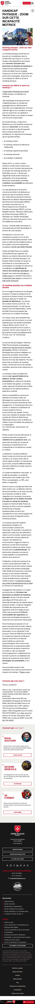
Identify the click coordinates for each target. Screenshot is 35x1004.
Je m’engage (8, 932)
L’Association (9, 901)
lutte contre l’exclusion (10, 281)
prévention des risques (12, 278)
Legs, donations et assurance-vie (16, 925)
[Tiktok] (24, 865)
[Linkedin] (17, 865)
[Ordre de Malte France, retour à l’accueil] (6, 3)
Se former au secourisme (17, 946)
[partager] (32, 10)
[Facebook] (14, 865)
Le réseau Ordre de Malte (13, 914)
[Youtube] (21, 865)
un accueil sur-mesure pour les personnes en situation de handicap (16, 347)
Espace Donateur (18, 972)
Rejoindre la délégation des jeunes (17, 937)
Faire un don (26, 3)
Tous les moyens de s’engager (15, 942)
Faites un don (25, 672)
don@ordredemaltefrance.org (17, 878)
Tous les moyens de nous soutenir (16, 930)
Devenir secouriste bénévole (15, 935)
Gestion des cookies (18, 993)
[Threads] (28, 865)
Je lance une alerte (17, 859)
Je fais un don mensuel (29, 1002)
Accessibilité (17, 990)
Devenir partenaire (11, 927)
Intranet (17, 975)
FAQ (17, 982)
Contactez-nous (17, 849)
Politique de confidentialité (17, 986)
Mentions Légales (17, 968)
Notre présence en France (14, 909)
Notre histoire (9, 904)
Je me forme (17, 812)
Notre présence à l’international (16, 911)
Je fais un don (17, 755)
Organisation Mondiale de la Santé (16, 91)
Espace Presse (17, 979)
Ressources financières (13, 906)
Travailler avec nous (12, 940)
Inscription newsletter (17, 854)
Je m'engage (17, 784)
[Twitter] (7, 865)
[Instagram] (11, 865)
